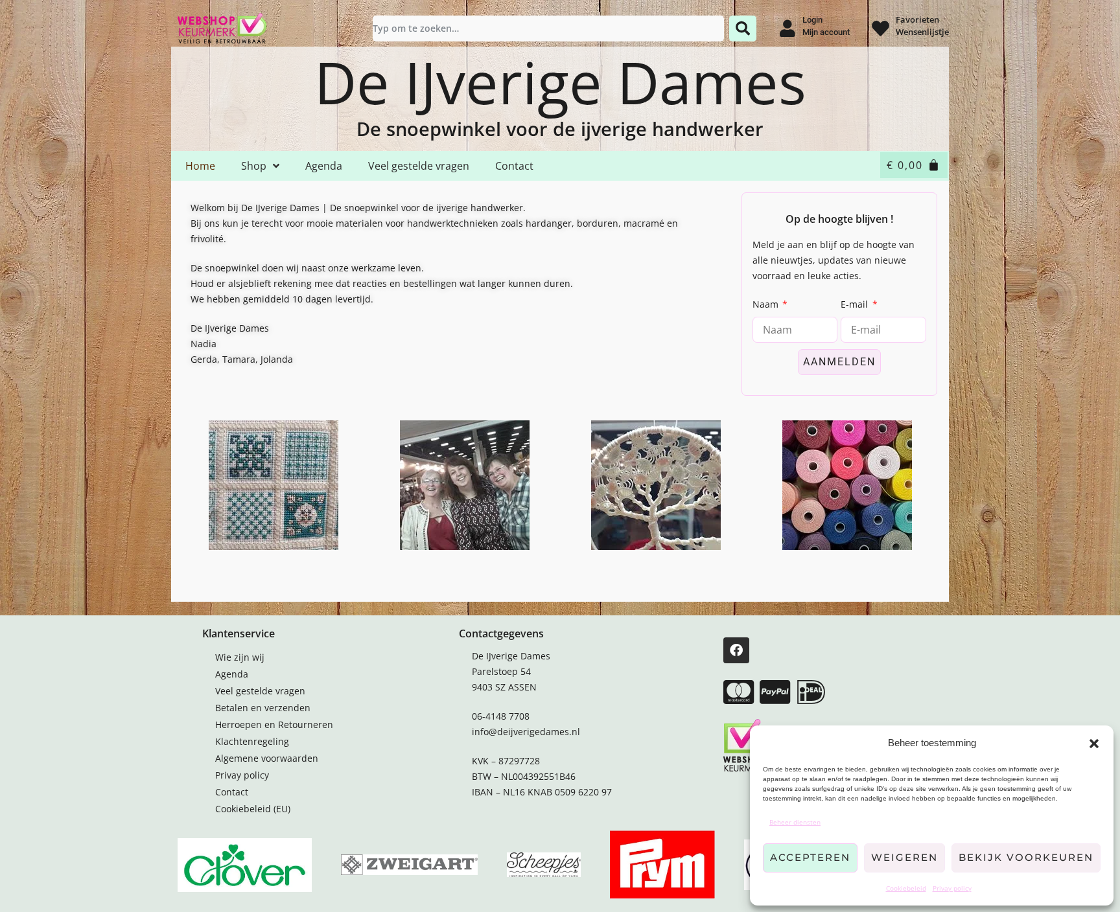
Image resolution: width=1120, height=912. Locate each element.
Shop (253, 166)
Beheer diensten (795, 821)
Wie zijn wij (239, 657)
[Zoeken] (742, 28)
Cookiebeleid (906, 888)
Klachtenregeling (252, 741)
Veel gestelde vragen (418, 166)
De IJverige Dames (560, 81)
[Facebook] (736, 650)
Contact (514, 166)
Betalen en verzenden (262, 707)
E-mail (855, 304)
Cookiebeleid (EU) (252, 809)
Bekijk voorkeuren (1026, 857)
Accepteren (810, 857)
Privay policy (952, 888)
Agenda (323, 166)
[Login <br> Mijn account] (787, 28)
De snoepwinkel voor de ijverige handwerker (560, 128)
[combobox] (548, 28)
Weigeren (904, 857)
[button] (1094, 743)
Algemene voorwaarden (266, 758)
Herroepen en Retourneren (274, 724)
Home (200, 166)
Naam (766, 304)
